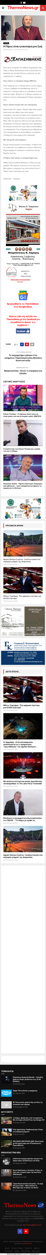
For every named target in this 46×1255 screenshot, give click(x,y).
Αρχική (7, 1248)
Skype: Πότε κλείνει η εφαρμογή (25, 1091)
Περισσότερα (25, 1251)
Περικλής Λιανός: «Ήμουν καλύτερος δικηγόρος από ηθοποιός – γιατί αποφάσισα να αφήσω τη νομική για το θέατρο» (22, 486)
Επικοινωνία (36, 1251)
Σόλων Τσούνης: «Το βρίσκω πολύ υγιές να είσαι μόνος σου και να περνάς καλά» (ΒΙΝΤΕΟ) (22, 415)
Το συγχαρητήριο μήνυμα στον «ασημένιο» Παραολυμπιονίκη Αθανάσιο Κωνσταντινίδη (23, 358)
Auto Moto (7, 1112)
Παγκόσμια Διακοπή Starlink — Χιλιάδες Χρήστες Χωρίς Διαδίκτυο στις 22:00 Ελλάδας (28, 1079)
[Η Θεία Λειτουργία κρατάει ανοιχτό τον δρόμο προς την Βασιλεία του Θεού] (6, 1161)
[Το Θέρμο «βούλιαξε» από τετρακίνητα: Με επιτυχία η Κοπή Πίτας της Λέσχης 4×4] (6, 1120)
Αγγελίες (37, 1248)
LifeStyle (6, 43)
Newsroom (9, 49)
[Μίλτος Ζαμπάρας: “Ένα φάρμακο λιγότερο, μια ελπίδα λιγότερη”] (23, 580)
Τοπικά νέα (28, 1248)
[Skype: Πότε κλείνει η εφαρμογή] (6, 1093)
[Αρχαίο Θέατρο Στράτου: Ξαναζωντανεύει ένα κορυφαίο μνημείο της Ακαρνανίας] (23, 543)
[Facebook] (20, 1231)
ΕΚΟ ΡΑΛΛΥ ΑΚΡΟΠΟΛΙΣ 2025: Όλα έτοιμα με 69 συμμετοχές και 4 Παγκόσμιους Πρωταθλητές (28, 1143)
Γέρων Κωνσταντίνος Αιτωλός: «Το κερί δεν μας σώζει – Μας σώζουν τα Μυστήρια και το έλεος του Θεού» (28, 1186)
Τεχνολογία (7, 1071)
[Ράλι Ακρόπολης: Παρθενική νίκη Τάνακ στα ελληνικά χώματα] (6, 1132)
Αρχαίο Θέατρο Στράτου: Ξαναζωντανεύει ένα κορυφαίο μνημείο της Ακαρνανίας (21, 560)
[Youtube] (26, 1231)
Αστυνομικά (8, 1251)
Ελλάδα (16, 1251)
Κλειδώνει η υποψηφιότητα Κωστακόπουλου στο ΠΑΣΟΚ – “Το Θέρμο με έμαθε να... (22, 819)
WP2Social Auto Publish (14, 1254)
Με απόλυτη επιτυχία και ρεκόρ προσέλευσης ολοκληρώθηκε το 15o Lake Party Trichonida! (22, 782)
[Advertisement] (23, 959)
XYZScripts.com (34, 1254)
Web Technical (27, 1243)
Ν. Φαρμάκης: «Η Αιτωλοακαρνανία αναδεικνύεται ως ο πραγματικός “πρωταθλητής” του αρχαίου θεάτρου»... (20, 744)
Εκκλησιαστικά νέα (11, 1152)
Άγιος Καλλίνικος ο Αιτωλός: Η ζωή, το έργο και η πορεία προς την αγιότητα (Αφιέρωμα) (27, 1172)
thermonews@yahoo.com (32, 1225)
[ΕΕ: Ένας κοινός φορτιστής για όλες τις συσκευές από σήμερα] (6, 1104)
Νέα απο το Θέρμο (17, 1248)
